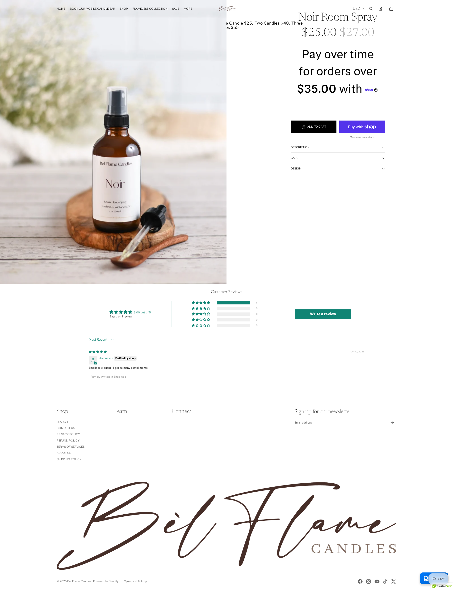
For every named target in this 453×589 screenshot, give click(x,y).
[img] (98, 352)
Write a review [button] (323, 314)
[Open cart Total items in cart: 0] (391, 9)
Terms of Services (70, 447)
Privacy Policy (68, 434)
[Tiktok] (385, 581)
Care (294, 158)
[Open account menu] (381, 9)
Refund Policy (68, 440)
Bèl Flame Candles (79, 581)
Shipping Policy (69, 459)
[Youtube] (377, 581)
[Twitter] (393, 581)
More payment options (362, 137)
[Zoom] (113, 142)
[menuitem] (187, 9)
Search (62, 422)
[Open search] (371, 9)
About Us (64, 453)
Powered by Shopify (105, 581)
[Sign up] (392, 423)
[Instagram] (368, 581)
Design (296, 169)
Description (300, 147)
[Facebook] (360, 581)
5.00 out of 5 (142, 312)
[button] (201, 303)
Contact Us (66, 428)
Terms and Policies (135, 581)
